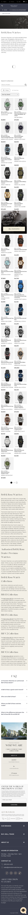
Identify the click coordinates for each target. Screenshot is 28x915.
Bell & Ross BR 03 (8, 598)
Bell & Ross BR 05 (8, 619)
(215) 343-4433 (8, 864)
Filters (7, 90)
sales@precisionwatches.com (13, 867)
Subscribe (14, 804)
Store (5, 10)
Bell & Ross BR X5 (8, 656)
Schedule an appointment (18, 10)
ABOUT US (14, 755)
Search (4, 1)
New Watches (6, 13)
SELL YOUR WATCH (14, 229)
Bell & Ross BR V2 (8, 637)
